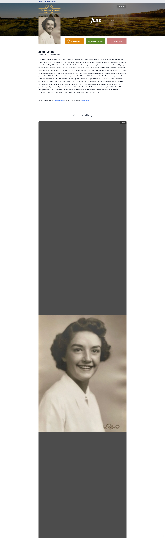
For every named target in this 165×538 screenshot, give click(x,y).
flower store (85, 100)
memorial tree (59, 100)
